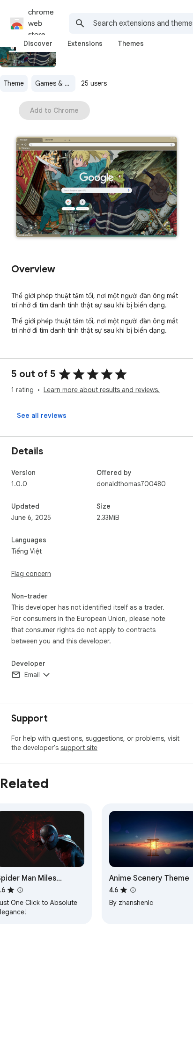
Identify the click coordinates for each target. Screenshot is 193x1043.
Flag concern (31, 573)
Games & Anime (55, 83)
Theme (14, 83)
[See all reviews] (41, 415)
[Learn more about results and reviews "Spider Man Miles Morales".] (20, 890)
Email (32, 675)
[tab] (38, 43)
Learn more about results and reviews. (102, 390)
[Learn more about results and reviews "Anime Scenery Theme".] (133, 890)
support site (78, 748)
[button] (96, 188)
